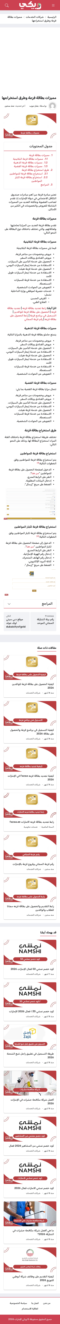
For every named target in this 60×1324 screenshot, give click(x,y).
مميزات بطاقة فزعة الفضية (31, 166)
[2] (37, 536)
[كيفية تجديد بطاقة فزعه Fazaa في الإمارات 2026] (30, 768)
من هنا (35, 473)
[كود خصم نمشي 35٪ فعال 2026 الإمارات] (30, 1001)
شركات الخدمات (35, 16)
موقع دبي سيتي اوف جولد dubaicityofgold (16, 623)
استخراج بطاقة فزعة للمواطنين (29, 173)
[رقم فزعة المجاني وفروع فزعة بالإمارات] (30, 854)
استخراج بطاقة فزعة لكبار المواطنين (31, 179)
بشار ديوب (33, 106)
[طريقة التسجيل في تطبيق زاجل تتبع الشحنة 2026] (30, 1046)
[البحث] (7, 5)
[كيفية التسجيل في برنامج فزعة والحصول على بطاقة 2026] (30, 722)
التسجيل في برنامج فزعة (43, 315)
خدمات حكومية (31, 827)
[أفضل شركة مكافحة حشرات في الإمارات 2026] (30, 1092)
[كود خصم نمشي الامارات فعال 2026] (30, 1178)
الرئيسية (51, 16)
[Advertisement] (30, 63)
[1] (38, 463)
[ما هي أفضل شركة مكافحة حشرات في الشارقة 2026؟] (30, 1222)
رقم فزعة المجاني (33, 319)
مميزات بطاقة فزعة (40, 155)
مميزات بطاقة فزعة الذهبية (30, 162)
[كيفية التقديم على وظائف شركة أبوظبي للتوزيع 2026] (30, 1268)
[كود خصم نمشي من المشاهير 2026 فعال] (30, 1136)
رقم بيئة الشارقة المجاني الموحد (45, 621)
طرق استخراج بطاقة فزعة (37, 169)
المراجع (46, 184)
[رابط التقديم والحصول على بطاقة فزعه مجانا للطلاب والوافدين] (30, 898)
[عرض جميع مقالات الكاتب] (52, 106)
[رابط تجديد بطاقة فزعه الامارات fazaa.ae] (30, 812)
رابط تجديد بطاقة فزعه (34, 308)
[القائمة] (53, 5)
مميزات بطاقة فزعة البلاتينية (30, 158)
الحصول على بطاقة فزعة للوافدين (31, 311)
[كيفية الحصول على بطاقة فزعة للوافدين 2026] (30, 676)
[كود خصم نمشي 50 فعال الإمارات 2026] (30, 959)
